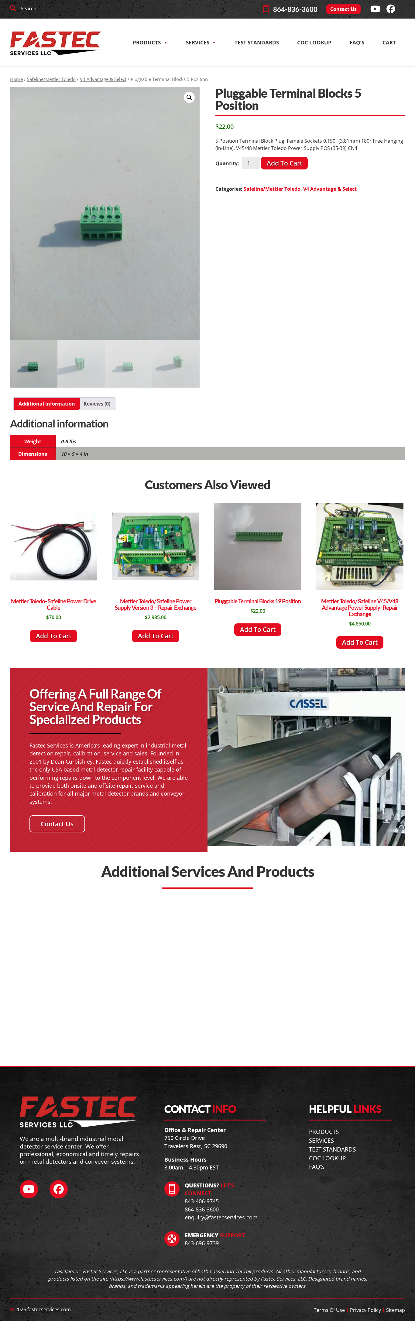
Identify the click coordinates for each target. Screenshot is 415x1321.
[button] (189, 97)
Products (147, 42)
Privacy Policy (365, 1310)
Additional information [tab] (47, 403)
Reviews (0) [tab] (97, 403)
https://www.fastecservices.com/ (148, 1278)
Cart (389, 42)
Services (197, 42)
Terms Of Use (329, 1310)
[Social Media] (375, 8)
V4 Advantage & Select (103, 79)
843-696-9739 (202, 1243)
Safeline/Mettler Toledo (51, 79)
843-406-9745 (202, 1201)
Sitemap (395, 1310)
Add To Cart (284, 163)
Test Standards (257, 42)
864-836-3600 (295, 9)
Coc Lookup (314, 42)
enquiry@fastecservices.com (221, 1217)
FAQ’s (357, 42)
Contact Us (343, 9)
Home (16, 79)
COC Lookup (327, 1158)
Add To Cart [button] (53, 636)
